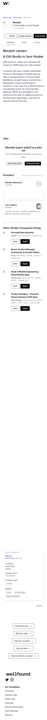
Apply (25, 241)
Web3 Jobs (10, 699)
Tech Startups (11, 711)
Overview (9, 691)
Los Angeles (10, 566)
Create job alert (25, 36)
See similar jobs (14, 163)
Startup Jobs (11, 695)
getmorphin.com (12, 558)
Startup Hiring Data (14, 707)
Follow (12, 36)
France (8, 569)
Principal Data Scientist (22, 233)
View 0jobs (40, 36)
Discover (7, 18)
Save (15, 241)
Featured (9, 703)
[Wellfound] (6, 3)
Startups (17, 18)
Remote (8, 715)
